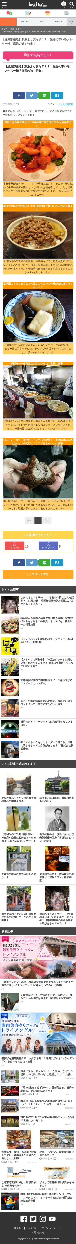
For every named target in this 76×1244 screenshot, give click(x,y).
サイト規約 (31, 1228)
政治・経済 (24, 21)
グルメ (42, 21)
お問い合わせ (38, 1232)
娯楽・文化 (58, 21)
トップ (8, 21)
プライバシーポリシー (51, 1228)
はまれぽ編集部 (66, 104)
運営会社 (18, 1228)
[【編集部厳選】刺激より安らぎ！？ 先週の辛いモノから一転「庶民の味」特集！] (57, 95)
